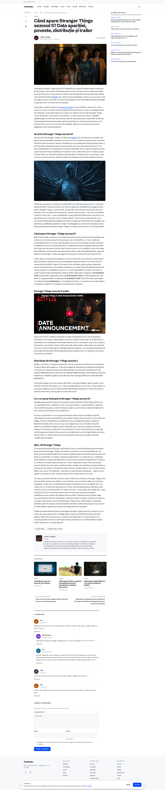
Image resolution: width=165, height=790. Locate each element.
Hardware (93, 770)
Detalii (89, 786)
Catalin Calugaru (45, 37)
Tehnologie (54, 6)
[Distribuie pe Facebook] (26, 16)
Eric (43, 649)
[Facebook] (26, 772)
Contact (90, 6)
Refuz (128, 785)
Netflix (55, 97)
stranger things (39, 529)
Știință (75, 6)
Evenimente (120, 772)
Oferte (119, 767)
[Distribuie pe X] (26, 21)
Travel (119, 775)
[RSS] (30, 772)
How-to (119, 764)
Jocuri (63, 6)
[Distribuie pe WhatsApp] (26, 26)
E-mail (68, 731)
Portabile (93, 767)
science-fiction (67, 107)
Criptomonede (94, 778)
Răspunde (37, 631)
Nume (36, 731)
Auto (118, 778)
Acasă (39, 6)
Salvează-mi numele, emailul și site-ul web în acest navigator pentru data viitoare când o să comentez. (65, 743)
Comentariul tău (39, 712)
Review (92, 764)
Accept (137, 785)
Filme (68, 6)
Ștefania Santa (46, 635)
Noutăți (46, 6)
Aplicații (92, 775)
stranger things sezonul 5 (54, 529)
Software (93, 772)
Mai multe (82, 6)
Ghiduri (119, 770)
